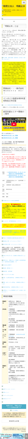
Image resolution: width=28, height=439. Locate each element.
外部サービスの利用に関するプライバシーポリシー (14, 428)
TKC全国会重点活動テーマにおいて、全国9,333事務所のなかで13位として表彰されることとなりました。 (14, 232)
